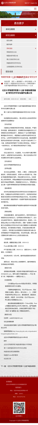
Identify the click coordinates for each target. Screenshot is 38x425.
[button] (36, 3)
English (33, 3)
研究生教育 (10, 35)
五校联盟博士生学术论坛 (14, 66)
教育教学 (19, 81)
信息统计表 (7, 358)
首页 (13, 81)
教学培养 (9, 44)
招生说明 (9, 40)
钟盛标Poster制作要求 (11, 355)
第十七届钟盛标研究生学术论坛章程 (15, 348)
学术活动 (9, 48)
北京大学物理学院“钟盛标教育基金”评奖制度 (18, 344)
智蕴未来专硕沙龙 (12, 56)
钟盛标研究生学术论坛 (14, 63)
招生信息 (9, 72)
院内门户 (27, 3)
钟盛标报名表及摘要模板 (11, 351)
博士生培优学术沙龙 (13, 59)
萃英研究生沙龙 (12, 52)
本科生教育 (10, 29)
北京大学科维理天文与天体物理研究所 (16, 384)
